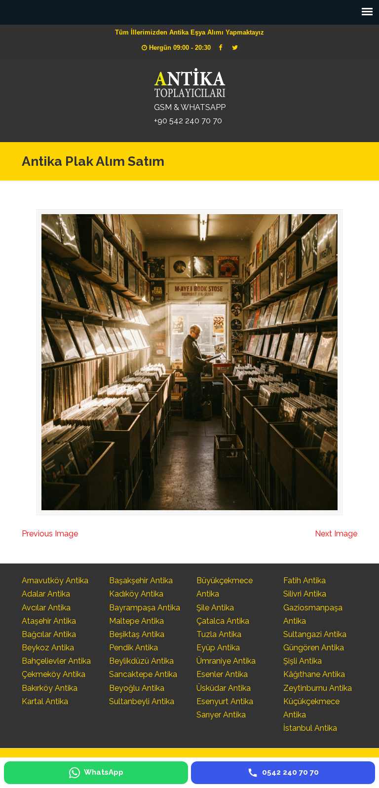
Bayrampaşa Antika (144, 607)
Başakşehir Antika (141, 580)
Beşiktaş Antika (136, 634)
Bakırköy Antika (49, 688)
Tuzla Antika (218, 634)
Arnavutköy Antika (55, 580)
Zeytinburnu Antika (317, 688)
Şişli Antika (302, 661)
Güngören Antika (313, 647)
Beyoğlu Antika (136, 688)
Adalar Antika (46, 594)
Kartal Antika (45, 701)
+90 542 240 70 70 (188, 120)
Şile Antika (215, 607)
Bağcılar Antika (49, 634)
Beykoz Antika (48, 647)
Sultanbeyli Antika (141, 701)
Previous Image (50, 533)
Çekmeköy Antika (53, 674)
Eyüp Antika (218, 647)
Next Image (336, 533)
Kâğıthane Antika (314, 674)
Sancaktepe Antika (143, 674)
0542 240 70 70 (189, 81)
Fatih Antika (304, 580)
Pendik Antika (133, 647)
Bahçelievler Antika (56, 661)
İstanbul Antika (310, 728)
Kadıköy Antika (136, 594)
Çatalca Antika (222, 621)
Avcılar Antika (46, 607)
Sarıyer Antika (221, 714)
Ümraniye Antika (226, 661)
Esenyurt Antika (224, 701)
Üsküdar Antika (223, 688)
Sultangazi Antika (314, 634)
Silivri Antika (304, 594)
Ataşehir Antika (49, 621)
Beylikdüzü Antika (141, 661)
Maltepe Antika (136, 621)
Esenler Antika (222, 674)
